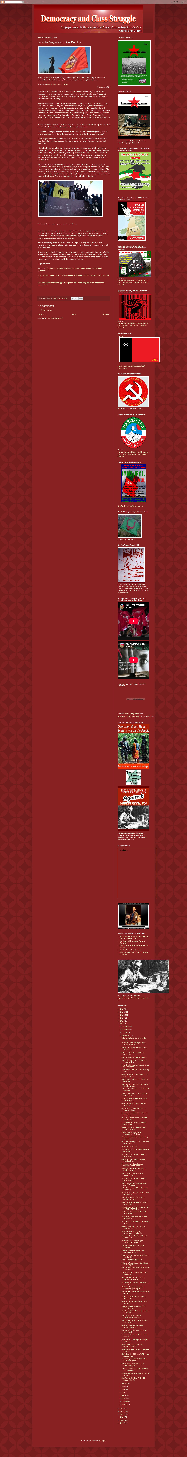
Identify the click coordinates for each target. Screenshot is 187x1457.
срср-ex (59, 84)
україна (49, 84)
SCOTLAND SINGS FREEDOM (132, 1260)
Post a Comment (46, 310)
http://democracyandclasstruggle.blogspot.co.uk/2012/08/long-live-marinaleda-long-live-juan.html (133, 454)
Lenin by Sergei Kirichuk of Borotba (133, 1057)
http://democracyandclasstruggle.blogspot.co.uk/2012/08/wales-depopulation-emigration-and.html (133, 282)
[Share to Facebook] (79, 298)
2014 (122, 1024)
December (125, 1026)
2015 (122, 1021)
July (123, 1387)
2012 (122, 1411)
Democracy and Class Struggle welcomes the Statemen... (132, 1165)
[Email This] (72, 298)
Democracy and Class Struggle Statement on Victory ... (132, 1241)
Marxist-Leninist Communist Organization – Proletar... (131, 1133)
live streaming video (131, 714)
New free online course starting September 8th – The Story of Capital (134, 937)
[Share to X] (77, 298)
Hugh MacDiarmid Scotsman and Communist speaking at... (132, 1288)
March (124, 1398)
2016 (122, 1018)
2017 (122, 1015)
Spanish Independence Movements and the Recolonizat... (135, 1066)
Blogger (102, 1441)
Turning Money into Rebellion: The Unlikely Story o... (133, 1307)
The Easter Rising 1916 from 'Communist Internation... (131, 1316)
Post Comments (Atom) (55, 318)
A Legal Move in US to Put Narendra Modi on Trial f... (133, 1123)
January (125, 1404)
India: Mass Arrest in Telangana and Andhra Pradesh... (133, 1184)
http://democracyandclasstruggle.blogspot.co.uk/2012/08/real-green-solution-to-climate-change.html (133, 325)
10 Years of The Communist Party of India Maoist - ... (133, 1155)
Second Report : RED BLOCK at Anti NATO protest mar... (134, 1360)
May (123, 1392)
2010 (122, 1417)
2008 (122, 1423)
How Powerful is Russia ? (130, 1147)
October (125, 1032)
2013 (122, 1408)
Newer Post (42, 314)
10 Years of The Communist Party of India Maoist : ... (133, 1179)
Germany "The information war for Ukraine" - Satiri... (133, 1109)
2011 (122, 1414)
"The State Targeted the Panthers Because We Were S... (132, 1278)
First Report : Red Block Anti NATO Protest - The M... (133, 1379)
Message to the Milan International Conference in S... (133, 1169)
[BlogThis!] (75, 298)
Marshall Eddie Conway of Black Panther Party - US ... (132, 1251)
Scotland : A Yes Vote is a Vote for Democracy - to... (132, 1246)
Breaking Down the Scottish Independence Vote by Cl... (131, 1232)
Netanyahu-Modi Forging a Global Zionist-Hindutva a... (133, 1044)
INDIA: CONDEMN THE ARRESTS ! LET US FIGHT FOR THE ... (135, 1208)
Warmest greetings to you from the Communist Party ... (133, 1227)
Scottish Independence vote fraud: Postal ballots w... (133, 1160)
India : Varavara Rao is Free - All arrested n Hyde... (132, 1174)
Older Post (105, 314)
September (126, 1035)
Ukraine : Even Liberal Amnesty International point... (132, 1326)
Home (74, 314)
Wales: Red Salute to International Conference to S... (133, 1128)
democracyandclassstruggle (129, 716)
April (123, 1396)
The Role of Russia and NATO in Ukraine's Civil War (132, 1364)
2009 (122, 1420)
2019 (122, 1009)
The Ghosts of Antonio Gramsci (130, 950)
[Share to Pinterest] (82, 298)
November (125, 1029)
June (124, 1390)
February (125, 1401)
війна (54, 84)
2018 (122, 1012)
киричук (65, 84)
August (124, 1384)
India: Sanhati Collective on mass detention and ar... (133, 1198)
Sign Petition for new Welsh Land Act (130, 506)
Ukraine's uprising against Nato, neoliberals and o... (132, 1345)
